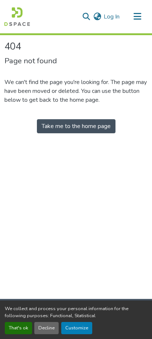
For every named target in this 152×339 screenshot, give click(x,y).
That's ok (18, 328)
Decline (46, 328)
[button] (17, 16)
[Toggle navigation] (137, 17)
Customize (76, 328)
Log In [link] (112, 17)
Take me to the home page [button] (76, 126)
